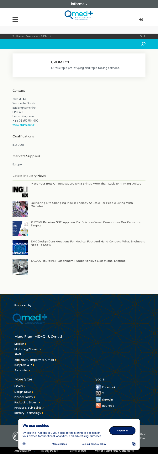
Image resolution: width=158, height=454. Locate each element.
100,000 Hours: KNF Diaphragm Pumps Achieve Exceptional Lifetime (78, 261)
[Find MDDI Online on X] (98, 393)
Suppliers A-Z (23, 365)
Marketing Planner (26, 349)
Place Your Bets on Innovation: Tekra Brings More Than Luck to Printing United (86, 183)
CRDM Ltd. (46, 36)
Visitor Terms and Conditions (114, 451)
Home (19, 36)
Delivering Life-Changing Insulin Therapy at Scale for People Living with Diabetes (82, 204)
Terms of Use (78, 451)
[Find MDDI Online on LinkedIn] (98, 399)
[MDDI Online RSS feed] (98, 406)
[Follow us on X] (141, 36)
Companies (31, 36)
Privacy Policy (51, 451)
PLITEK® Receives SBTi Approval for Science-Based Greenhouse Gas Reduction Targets (86, 223)
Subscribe (21, 370)
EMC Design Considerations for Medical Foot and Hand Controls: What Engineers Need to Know (88, 243)
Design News (22, 392)
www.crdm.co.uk (23, 125)
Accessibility (24, 451)
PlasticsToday (23, 397)
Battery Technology (27, 413)
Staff (17, 354)
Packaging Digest (26, 402)
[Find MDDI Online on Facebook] (98, 387)
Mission (19, 344)
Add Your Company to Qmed (34, 360)
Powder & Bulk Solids (27, 408)
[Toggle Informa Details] (79, 4)
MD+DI (18, 386)
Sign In (141, 19)
